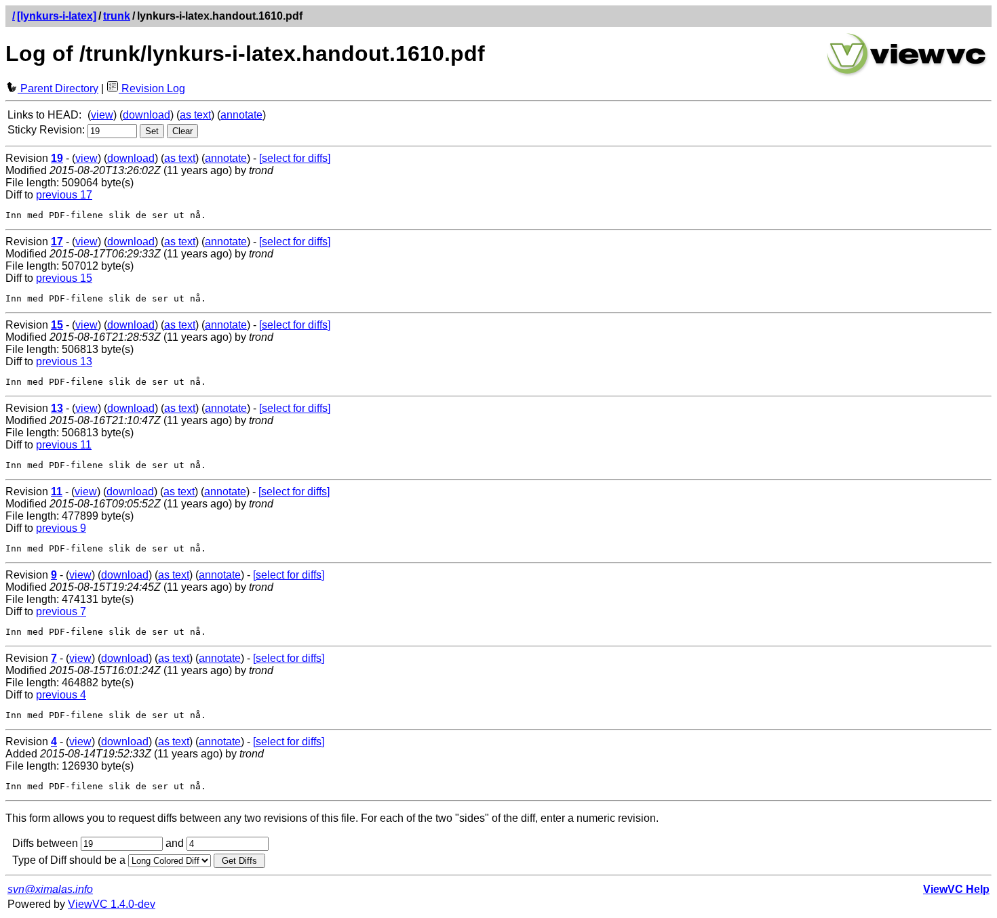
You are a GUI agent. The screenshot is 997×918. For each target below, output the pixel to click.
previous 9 (61, 528)
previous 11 (64, 445)
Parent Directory (58, 88)
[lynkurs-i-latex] (56, 16)
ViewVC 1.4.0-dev (111, 904)
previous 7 (61, 611)
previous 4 (61, 695)
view (102, 115)
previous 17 (64, 195)
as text (195, 115)
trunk (116, 16)
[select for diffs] (294, 158)
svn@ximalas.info (50, 889)
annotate (241, 115)
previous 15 (64, 278)
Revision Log (152, 88)
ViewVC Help (956, 889)
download (146, 115)
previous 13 (64, 361)
